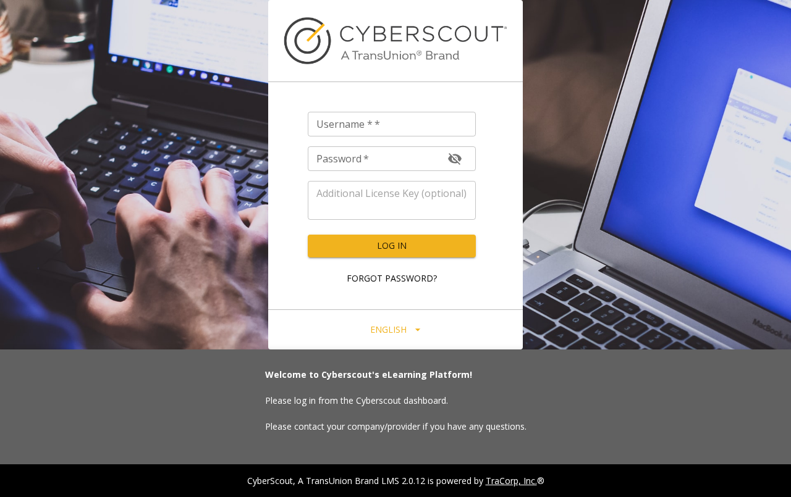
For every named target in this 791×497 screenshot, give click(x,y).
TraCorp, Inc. (511, 481)
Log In (392, 245)
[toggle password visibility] (454, 158)
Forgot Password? (392, 278)
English (388, 329)
